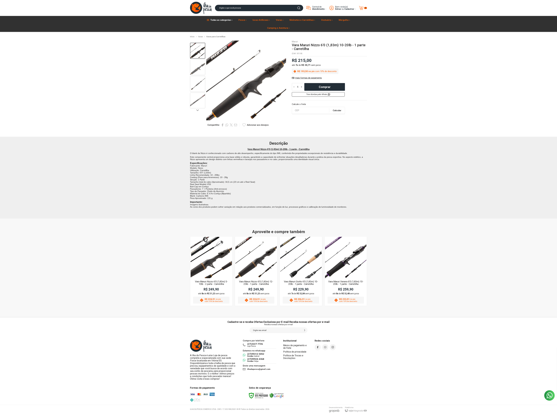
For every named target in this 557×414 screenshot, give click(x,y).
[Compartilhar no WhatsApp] (226, 125)
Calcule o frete (299, 104)
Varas (200, 37)
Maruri (295, 42)
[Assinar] (305, 330)
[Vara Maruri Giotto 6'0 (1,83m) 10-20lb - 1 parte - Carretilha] (301, 271)
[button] (197, 51)
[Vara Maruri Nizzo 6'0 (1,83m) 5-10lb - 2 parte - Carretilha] (211, 271)
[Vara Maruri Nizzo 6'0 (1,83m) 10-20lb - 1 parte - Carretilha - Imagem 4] (197, 100)
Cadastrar (349, 9)
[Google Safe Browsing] (276, 395)
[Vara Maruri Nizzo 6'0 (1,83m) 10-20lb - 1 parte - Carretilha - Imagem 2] (197, 67)
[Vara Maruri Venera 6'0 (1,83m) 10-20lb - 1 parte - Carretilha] (346, 271)
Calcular (337, 110)
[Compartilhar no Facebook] (222, 125)
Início (192, 37)
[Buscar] (299, 8)
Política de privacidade (294, 351)
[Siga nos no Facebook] (318, 347)
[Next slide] (198, 110)
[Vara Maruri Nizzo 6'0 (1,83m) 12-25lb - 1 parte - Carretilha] (256, 271)
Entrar (338, 9)
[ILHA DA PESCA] (201, 8)
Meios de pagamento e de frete (295, 346)
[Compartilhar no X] (231, 125)
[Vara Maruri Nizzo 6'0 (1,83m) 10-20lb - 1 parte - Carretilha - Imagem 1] (197, 50)
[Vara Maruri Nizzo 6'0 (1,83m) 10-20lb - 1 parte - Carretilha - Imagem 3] (197, 84)
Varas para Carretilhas (215, 37)
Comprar (325, 87)
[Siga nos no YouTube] (325, 347)
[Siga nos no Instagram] (333, 347)
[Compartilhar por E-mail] (235, 125)
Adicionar (217, 282)
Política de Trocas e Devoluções (293, 356)
